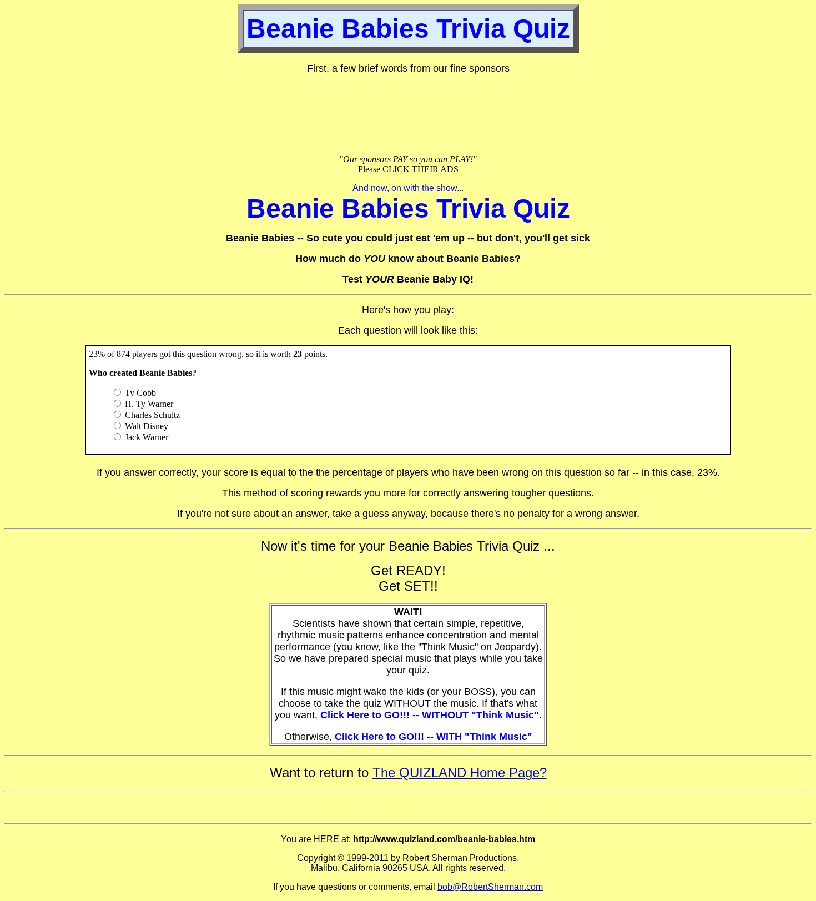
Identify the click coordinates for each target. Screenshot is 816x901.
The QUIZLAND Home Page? (459, 772)
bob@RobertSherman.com (490, 887)
